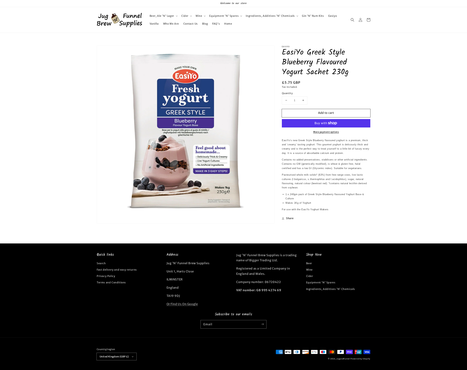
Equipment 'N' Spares (320, 282)
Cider (309, 276)
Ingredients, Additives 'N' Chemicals (330, 289)
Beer (309, 263)
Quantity (287, 93)
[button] (163, 16)
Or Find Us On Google (182, 304)
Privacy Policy (106, 276)
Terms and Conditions (111, 282)
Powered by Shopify (360, 359)
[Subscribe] (262, 324)
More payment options (326, 131)
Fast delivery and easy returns (117, 269)
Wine (309, 269)
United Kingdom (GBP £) (114, 356)
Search (101, 263)
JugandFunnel (343, 359)
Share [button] (290, 218)
